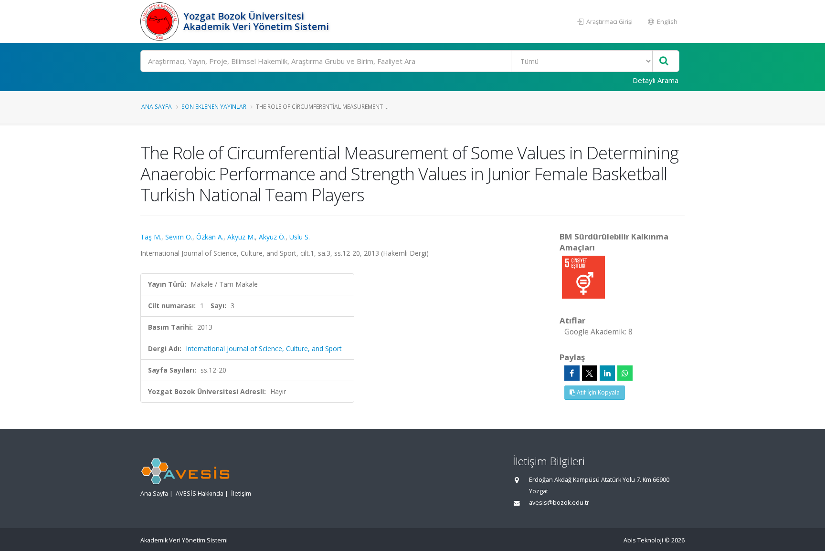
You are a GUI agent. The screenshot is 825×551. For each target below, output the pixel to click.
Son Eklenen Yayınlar (213, 106)
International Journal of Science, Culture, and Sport (264, 348)
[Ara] (664, 61)
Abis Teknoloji (643, 540)
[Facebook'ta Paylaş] (572, 373)
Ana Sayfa (156, 106)
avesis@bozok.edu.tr (559, 503)
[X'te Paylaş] (589, 373)
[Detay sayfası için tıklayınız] (583, 276)
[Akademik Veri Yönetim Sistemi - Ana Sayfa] (160, 21)
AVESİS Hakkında (199, 493)
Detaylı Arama (655, 80)
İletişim (241, 493)
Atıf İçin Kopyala (597, 392)
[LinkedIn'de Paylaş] (607, 373)
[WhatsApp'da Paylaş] (625, 373)
